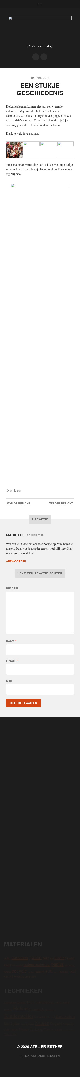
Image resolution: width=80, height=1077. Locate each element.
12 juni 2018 (35, 535)
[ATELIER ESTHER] (40, 27)
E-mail (12, 661)
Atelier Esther (46, 1046)
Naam (11, 641)
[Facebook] (43, 56)
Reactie (12, 588)
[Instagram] (35, 56)
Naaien (17, 490)
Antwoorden (16, 561)
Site (9, 681)
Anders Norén (49, 1056)
